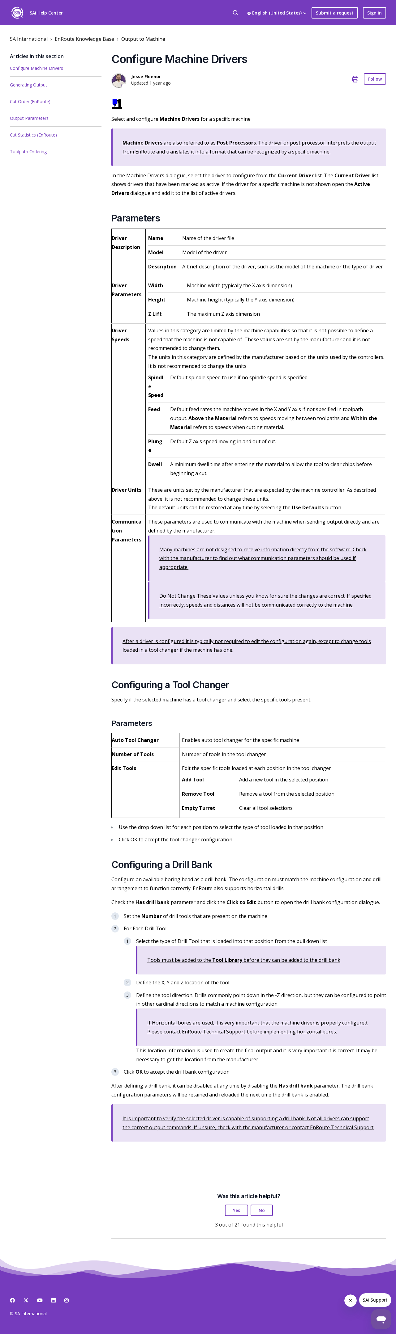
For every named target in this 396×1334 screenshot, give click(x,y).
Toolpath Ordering (28, 151)
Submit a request (335, 13)
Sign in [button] (374, 13)
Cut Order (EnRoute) (30, 101)
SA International (29, 39)
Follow (375, 79)
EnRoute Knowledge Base (84, 39)
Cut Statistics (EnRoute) (33, 135)
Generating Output (28, 85)
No (262, 1210)
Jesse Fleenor (146, 76)
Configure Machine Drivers (36, 68)
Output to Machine (143, 39)
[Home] (17, 12)
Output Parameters (29, 118)
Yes (236, 1210)
